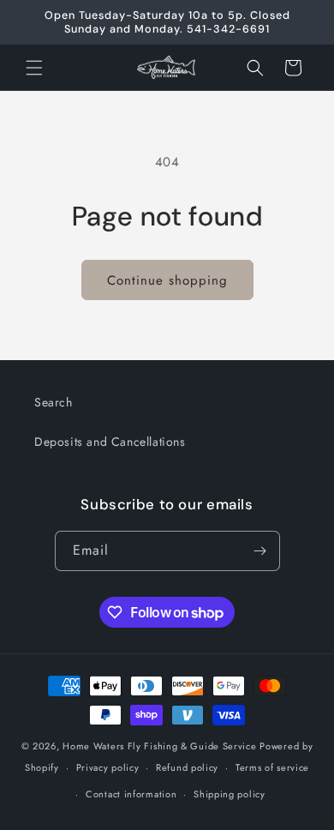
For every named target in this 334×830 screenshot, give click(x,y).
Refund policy (187, 767)
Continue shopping (167, 280)
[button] (34, 68)
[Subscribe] (260, 551)
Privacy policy (108, 767)
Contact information (131, 794)
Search (53, 402)
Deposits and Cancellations (110, 441)
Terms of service (272, 767)
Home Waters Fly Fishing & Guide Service (159, 746)
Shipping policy (229, 794)
